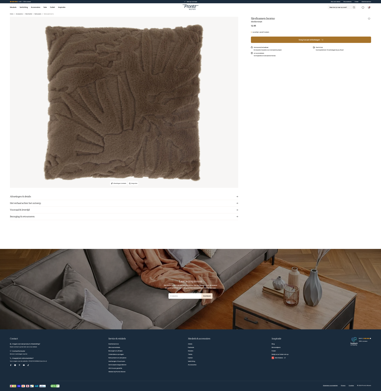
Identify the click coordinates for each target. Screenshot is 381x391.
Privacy (343, 385)
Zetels (190, 344)
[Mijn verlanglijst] (363, 7)
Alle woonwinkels (114, 347)
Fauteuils (191, 347)
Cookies (351, 385)
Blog (273, 344)
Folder (356, 1)
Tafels (190, 354)
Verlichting (191, 361)
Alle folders (279, 358)
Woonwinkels (347, 1)
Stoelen (190, 351)
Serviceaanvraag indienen (117, 365)
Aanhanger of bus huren (116, 361)
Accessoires (192, 365)
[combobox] (342, 7)
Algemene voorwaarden (330, 385)
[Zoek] (354, 7)
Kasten (190, 358)
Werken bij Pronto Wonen (117, 372)
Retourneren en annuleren (117, 358)
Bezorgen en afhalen (115, 351)
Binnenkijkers (276, 347)
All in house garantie (115, 368)
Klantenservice (366, 1)
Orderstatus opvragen (116, 354)
